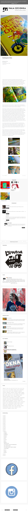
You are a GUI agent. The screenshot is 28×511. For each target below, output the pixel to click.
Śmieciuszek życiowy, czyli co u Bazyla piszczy (10, 349)
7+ (6, 389)
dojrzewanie (16, 392)
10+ (7, 388)
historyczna (16, 393)
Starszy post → (25, 241)
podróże (6, 175)
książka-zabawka (8, 396)
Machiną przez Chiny (4, 200)
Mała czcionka (9, 277)
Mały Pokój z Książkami (7, 353)
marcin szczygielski (11, 397)
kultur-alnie (7, 205)
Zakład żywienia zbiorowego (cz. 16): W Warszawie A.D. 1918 (11, 380)
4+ (23, 388)
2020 (4, 423)
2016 (4, 428)
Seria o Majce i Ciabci (5, 405)
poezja (6, 401)
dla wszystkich (12, 392)
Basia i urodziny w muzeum (7, 445)
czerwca (5, 439)
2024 (4, 418)
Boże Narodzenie (21, 389)
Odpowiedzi (6, 221)
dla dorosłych (4, 392)
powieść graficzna (23, 401)
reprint (6, 404)
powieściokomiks (15, 401)
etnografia (19, 392)
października (5, 434)
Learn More (13, 3)
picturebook (19, 400)
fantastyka (23, 392)
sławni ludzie (9, 405)
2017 (4, 427)
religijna (4, 404)
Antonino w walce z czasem (10, 322)
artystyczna (15, 389)
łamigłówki (19, 396)
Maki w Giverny (6, 345)
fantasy (3, 393)
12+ (11, 388)
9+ (9, 389)
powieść (19, 401)
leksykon (12, 396)
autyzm (18, 389)
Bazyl (6, 210)
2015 (4, 429)
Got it (16, 3)
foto (12, 393)
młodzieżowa (17, 397)
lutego (5, 451)
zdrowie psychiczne (5, 408)
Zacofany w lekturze (7, 379)
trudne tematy (18, 405)
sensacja (18, 404)
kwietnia (5, 442)
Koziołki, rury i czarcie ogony (5, 189)
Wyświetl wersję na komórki (14, 241)
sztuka (15, 405)
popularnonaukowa (10, 401)
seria (21, 404)
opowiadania (15, 400)
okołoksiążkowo (11, 400)
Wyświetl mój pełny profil (14, 283)
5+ (2, 59)
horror (19, 393)
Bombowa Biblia (9, 326)
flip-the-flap (9, 393)
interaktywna (22, 393)
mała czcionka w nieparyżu (5, 397)
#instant (4, 388)
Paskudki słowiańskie (9, 330)
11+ (9, 388)
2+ (20, 388)
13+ (13, 388)
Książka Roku (4, 396)
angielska (12, 389)
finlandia (6, 393)
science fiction (15, 404)
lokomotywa (15, 396)
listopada (5, 433)
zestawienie (13, 408)
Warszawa (22, 405)
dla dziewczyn (8, 392)
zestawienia (9, 408)
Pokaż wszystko (24, 381)
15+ (16, 388)
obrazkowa (4, 400)
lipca (4, 438)
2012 (4, 455)
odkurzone (7, 400)
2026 (4, 415)
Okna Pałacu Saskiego (6, 378)
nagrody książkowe (22, 397)
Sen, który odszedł (6, 448)
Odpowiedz (7, 213)
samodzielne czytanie (10, 404)
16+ (18, 388)
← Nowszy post (3, 241)
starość (13, 405)
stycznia (5, 452)
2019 (4, 424)
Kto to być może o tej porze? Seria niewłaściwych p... (10, 444)
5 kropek (5, 341)
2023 (4, 419)
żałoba (15, 408)
